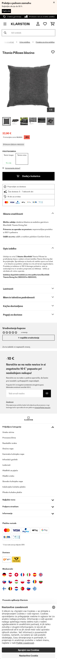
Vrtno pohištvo (24, 42)
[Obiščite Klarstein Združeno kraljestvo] (41, 575)
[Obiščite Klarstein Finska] (4, 588)
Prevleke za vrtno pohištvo (45, 42)
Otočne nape (8, 448)
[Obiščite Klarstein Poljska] (22, 581)
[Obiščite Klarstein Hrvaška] (28, 581)
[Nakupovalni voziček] (52, 24)
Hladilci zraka (8, 476)
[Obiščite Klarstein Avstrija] (10, 575)
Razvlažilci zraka (9, 443)
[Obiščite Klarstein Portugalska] (22, 588)
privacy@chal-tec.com (42, 407)
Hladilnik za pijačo (10, 470)
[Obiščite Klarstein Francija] (22, 575)
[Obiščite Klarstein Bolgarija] (41, 581)
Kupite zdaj (6, 11)
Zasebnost (10, 402)
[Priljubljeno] (45, 24)
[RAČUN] (38, 24)
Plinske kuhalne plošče (12, 492)
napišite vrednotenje (29, 337)
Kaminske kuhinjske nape (13, 454)
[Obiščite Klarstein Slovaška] (4, 581)
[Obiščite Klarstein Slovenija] (28, 588)
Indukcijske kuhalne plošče (14, 487)
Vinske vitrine (8, 432)
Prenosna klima (9, 438)
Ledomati (6, 465)
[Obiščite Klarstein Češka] (10, 581)
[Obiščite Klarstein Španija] (34, 575)
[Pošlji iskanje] (5, 33)
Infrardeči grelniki (10, 459)
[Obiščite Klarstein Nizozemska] (16, 588)
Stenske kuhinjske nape (12, 481)
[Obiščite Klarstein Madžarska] (16, 581)
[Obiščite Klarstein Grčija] (34, 588)
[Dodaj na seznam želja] (53, 52)
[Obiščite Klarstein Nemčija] (4, 575)
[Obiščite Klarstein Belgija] (10, 588)
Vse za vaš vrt (9, 42)
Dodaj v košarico (31, 176)
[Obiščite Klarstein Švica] (16, 575)
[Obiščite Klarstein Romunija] (34, 581)
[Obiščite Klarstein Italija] (28, 575)
